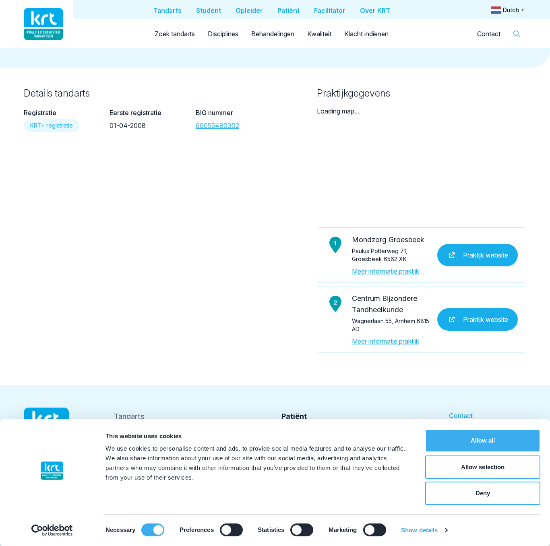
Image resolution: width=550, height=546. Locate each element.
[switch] (231, 529)
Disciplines (223, 34)
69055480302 (217, 126)
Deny (483, 493)
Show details (419, 530)
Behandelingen (272, 34)
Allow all (483, 440)
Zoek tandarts (175, 34)
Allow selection (483, 467)
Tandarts (129, 416)
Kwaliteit (319, 34)
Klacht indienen (366, 34)
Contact (488, 34)
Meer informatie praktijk (385, 271)
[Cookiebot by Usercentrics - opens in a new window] (52, 530)
